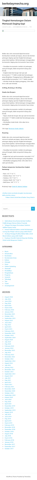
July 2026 (8, 299)
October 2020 (9, 393)
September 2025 (10, 318)
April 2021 (8, 382)
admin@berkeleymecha (20, 27)
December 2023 (10, 350)
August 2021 (9, 376)
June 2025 (8, 322)
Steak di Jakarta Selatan (19, 186)
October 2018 (9, 431)
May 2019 (8, 418)
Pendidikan (8, 270)
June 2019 (8, 416)
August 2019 (9, 412)
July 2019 (8, 414)
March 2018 (8, 438)
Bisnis (6, 251)
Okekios (4, 468)
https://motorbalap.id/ (9, 465)
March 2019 (8, 423)
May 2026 (8, 303)
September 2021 (10, 374)
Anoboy (4, 455)
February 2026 (9, 310)
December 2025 (10, 314)
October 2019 (9, 408)
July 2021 (8, 378)
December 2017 (10, 444)
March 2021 (8, 384)
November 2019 (10, 406)
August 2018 (9, 433)
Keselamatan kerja (10, 258)
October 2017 (9, 448)
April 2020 (8, 404)
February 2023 (9, 354)
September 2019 (10, 410)
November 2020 (10, 391)
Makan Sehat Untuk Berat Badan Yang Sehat (20, 197)
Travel (7, 283)
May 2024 (8, 344)
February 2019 (9, 425)
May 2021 (8, 380)
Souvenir (7, 277)
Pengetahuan (9, 273)
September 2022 (10, 361)
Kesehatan (8, 256)
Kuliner (7, 260)
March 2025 (8, 329)
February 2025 (9, 331)
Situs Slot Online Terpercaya (11, 459)
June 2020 (8, 399)
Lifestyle (7, 262)
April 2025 (8, 327)
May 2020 (8, 401)
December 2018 (10, 427)
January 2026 (9, 312)
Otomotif (8, 268)
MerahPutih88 (6, 457)
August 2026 (9, 297)
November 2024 (10, 333)
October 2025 (9, 316)
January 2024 (9, 348)
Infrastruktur (9, 253)
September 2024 (10, 337)
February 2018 (9, 440)
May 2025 (8, 324)
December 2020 (10, 389)
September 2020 (10, 395)
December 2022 (10, 357)
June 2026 (8, 301)
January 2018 (9, 442)
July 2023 (8, 352)
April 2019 (8, 421)
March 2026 (8, 307)
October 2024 (9, 335)
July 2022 (8, 365)
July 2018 (8, 436)
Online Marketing (10, 266)
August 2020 (9, 397)
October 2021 (9, 371)
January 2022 (9, 367)
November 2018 (10, 429)
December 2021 (10, 369)
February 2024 (9, 346)
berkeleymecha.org (15, 3)
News (6, 264)
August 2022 (9, 363)
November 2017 (10, 446)
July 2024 (8, 342)
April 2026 (8, 305)
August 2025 (9, 320)
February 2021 (9, 386)
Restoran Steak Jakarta (16, 128)
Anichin (4, 463)
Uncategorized (9, 285)
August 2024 (9, 339)
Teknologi (8, 279)
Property (7, 275)
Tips (30, 27)
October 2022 (9, 359)
